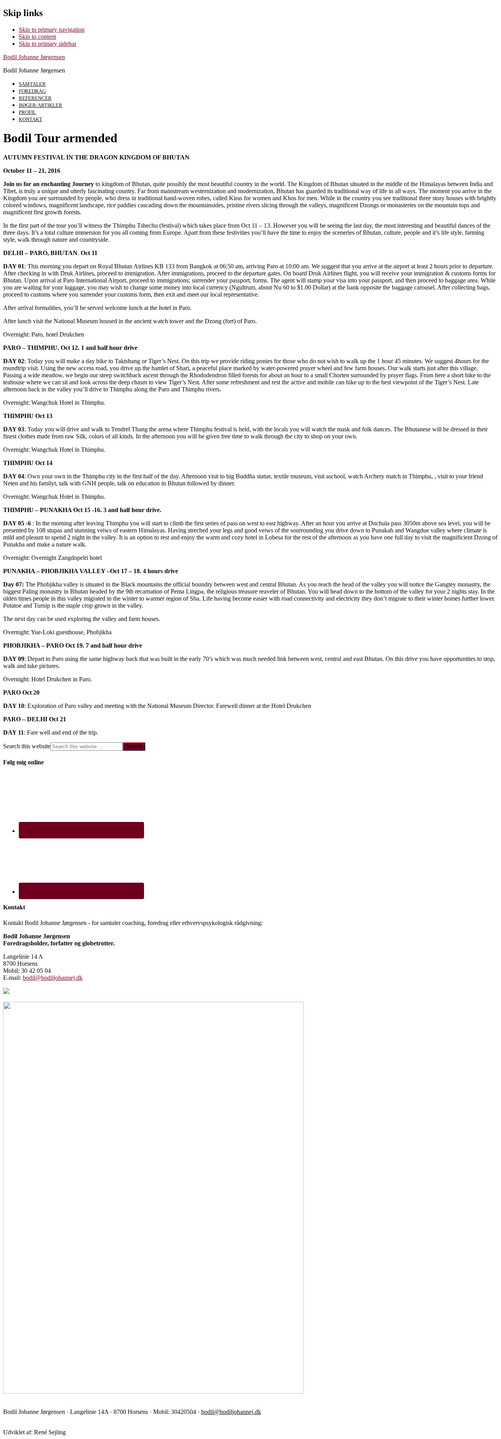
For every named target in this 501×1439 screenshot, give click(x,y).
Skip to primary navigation (52, 29)
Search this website (26, 746)
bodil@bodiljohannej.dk (53, 977)
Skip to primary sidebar (47, 43)
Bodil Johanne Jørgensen (34, 57)
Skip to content (37, 36)
